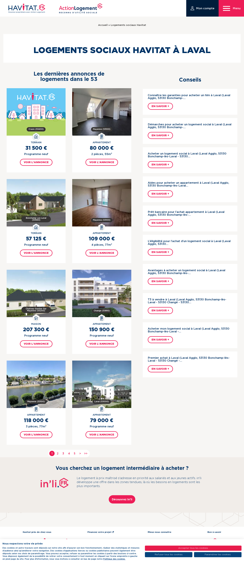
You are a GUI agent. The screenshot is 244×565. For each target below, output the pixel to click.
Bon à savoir (214, 532)
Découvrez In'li (122, 499)
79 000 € (101, 420)
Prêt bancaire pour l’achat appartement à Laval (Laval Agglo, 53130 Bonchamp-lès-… (186, 213)
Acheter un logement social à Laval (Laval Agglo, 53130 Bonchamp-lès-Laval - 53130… (187, 155)
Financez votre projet (99, 532)
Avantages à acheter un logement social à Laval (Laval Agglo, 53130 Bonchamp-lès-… (186, 272)
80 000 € (102, 148)
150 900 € (101, 329)
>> (85, 453)
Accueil (103, 25)
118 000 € (36, 420)
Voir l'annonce (36, 162)
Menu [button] (237, 8)
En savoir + (160, 106)
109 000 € (102, 238)
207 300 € (36, 329)
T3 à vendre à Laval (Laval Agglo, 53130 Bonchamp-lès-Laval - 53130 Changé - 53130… (187, 301)
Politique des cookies (114, 559)
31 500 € (36, 148)
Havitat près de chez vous (37, 532)
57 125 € (36, 238)
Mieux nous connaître (159, 532)
